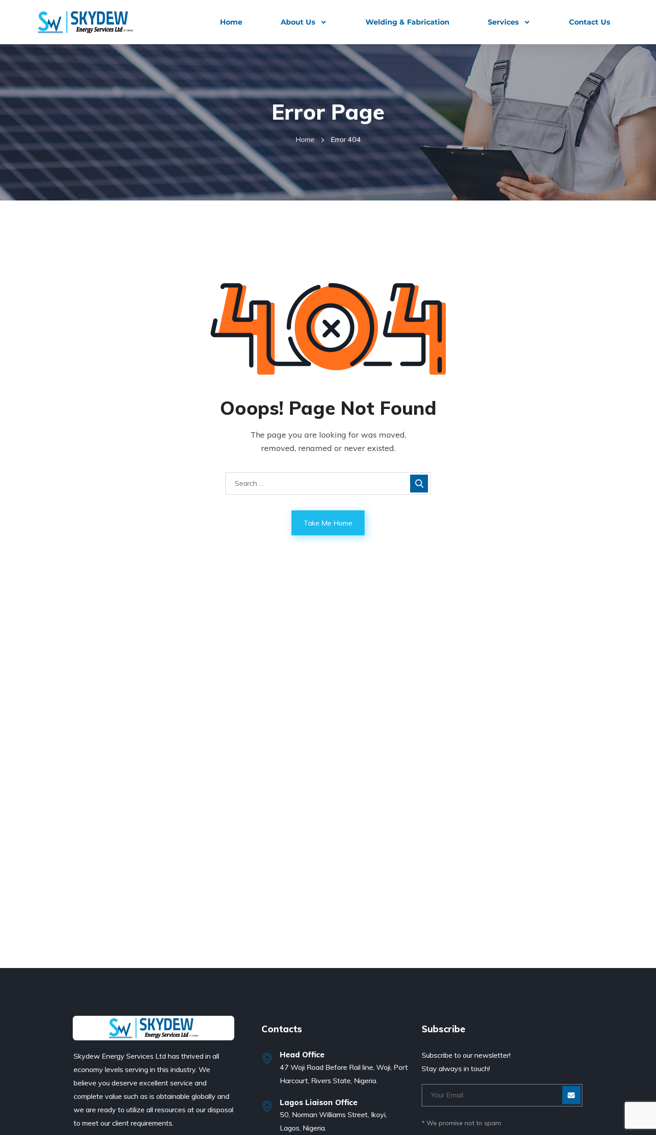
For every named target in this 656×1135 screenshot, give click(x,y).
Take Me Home (328, 522)
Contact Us (589, 22)
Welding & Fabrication (407, 22)
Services (503, 22)
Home (231, 22)
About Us (298, 22)
